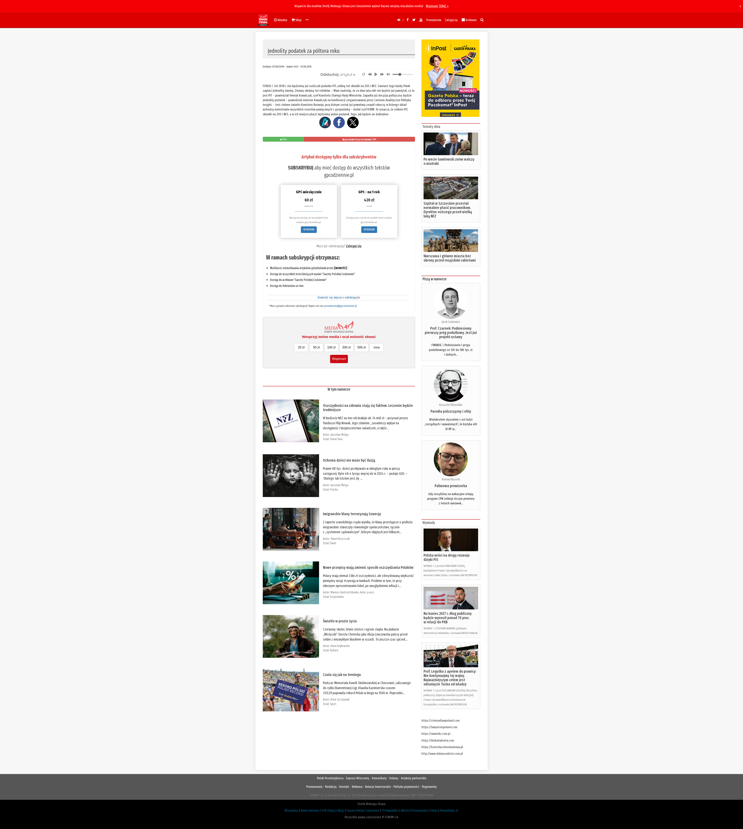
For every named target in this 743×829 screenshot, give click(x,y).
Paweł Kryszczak (340, 539)
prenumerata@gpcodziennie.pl (340, 306)
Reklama (357, 787)
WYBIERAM (308, 229)
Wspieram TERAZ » (437, 6)
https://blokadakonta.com (437, 740)
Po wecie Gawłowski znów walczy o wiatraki (449, 161)
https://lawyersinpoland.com (439, 727)
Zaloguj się (451, 20)
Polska (334, 489)
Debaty (393, 778)
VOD (324, 810)
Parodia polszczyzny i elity (451, 411)
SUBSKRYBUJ (300, 168)
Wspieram (339, 358)
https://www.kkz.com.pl (435, 734)
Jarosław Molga (339, 434)
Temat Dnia (336, 439)
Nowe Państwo (310, 810)
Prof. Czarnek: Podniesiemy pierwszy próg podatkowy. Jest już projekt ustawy (451, 332)
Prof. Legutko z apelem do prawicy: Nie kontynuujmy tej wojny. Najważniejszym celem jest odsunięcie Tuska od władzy (450, 677)
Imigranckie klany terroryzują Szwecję (352, 514)
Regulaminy (429, 787)
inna (377, 347)
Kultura (334, 650)
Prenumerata (433, 20)
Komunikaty (379, 778)
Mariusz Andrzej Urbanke (344, 592)
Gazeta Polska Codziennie (363, 810)
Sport (333, 704)
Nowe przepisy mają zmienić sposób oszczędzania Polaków (368, 567)
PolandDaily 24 (449, 810)
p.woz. (371, 592)
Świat (333, 543)
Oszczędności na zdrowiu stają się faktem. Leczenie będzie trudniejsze (368, 407)
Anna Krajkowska (340, 646)
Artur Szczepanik (339, 699)
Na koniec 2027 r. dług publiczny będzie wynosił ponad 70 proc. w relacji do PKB (448, 617)
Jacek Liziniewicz (451, 322)
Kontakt (344, 787)
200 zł (346, 347)
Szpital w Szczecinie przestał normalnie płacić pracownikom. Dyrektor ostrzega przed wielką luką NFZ (448, 209)
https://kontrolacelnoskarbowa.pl (442, 747)
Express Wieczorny (357, 778)
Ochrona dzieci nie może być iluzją (349, 460)
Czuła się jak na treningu (342, 674)
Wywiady (428, 522)
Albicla (405, 810)
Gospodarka (337, 597)
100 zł (331, 347)
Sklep (433, 810)
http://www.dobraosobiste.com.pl (442, 754)
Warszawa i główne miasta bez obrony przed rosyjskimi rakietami (450, 258)
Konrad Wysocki (451, 479)
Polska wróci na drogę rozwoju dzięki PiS (447, 557)
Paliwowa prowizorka (451, 485)
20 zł (301, 347)
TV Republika (390, 810)
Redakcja (330, 787)
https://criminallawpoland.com (440, 721)
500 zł (361, 347)
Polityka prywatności (406, 787)
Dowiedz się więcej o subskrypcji (339, 297)
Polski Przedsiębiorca (330, 778)
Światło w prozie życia (340, 621)
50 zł (316, 347)
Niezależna (291, 810)
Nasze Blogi (337, 810)
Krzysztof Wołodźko (450, 405)
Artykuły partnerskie (413, 778)
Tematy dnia (431, 126)
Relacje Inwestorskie (378, 787)
